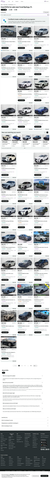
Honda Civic (11, 460)
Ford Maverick (19, 458)
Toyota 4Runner (3, 465)
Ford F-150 (19, 461)
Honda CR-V (11, 458)
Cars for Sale (5, 4)
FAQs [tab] (3, 372)
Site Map (26, 446)
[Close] (49, 472)
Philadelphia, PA (35, 443)
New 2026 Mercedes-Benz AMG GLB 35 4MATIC (36, 144)
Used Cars (2, 435)
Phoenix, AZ (34, 440)
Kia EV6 (43, 465)
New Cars (2, 437)
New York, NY (35, 445)
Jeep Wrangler (28, 458)
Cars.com (8, 475)
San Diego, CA (35, 447)
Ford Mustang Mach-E (20, 463)
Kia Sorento (44, 460)
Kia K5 (43, 463)
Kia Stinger (43, 461)
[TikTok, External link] (41, 449)
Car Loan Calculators (28, 435)
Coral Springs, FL (10, 4)
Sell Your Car (19, 435)
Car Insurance (27, 443)
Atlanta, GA (34, 442)
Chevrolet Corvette (37, 458)
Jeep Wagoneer (28, 461)
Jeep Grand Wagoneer (29, 463)
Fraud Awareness (37, 470)
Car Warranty (27, 441)
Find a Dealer (3, 443)
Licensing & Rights (30, 470)
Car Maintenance (27, 444)
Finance (22, 1)
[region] (25, 475)
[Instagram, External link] (47, 449)
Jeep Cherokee (28, 465)
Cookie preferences (36, 475)
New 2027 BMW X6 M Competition (15, 144)
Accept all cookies (44, 475)
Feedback (43, 470)
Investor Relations (19, 470)
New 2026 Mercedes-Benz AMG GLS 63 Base (6, 144)
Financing (2, 450)
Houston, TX (34, 437)
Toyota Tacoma (3, 461)
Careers (25, 470)
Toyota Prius (2, 460)
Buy (9, 1)
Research (17, 1)
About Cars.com (7, 470)
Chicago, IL (34, 435)
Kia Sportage (44, 458)
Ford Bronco (19, 460)
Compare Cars (11, 442)
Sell (12, 1)
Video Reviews (11, 448)
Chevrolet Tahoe (36, 464)
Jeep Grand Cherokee (29, 460)
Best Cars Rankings (12, 443)
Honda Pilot (10, 463)
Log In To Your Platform (44, 437)
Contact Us (13, 470)
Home (2, 4)
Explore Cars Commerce (44, 435)
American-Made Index (12, 446)
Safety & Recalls (11, 445)
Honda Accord (11, 461)
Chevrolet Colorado (37, 466)
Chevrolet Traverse (37, 462)
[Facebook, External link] (43, 449)
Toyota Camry (3, 463)
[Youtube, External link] (45, 449)
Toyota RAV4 (2, 458)
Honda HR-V (11, 465)
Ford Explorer (19, 465)
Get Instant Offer (19, 437)
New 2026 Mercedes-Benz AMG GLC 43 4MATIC (26, 144)
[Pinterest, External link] (48, 449)
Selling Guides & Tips (20, 441)
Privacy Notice (12, 474)
